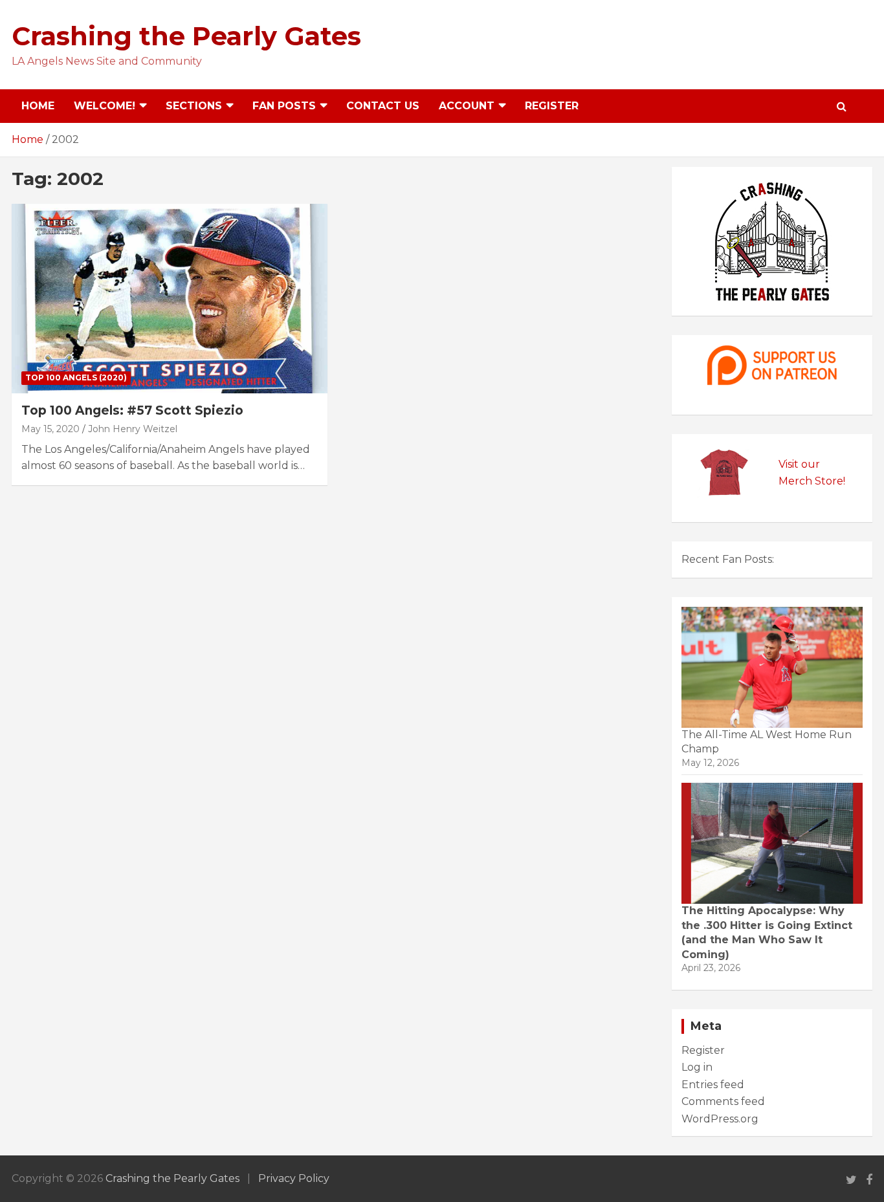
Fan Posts (284, 106)
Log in (697, 1067)
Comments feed (723, 1101)
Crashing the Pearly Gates (186, 36)
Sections (194, 106)
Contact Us (382, 106)
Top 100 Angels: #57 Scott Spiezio (132, 410)
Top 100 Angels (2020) (76, 377)
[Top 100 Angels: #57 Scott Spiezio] (170, 298)
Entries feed (712, 1084)
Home (37, 106)
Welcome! (104, 106)
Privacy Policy (293, 1178)
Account (466, 106)
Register (552, 106)
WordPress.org (719, 1119)
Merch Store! (812, 481)
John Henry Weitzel (132, 429)
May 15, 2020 (50, 429)
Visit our (799, 464)
